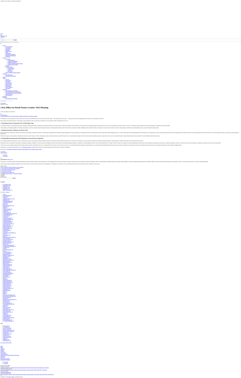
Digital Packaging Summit (11, 370)
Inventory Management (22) (8, 245)
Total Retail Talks (9, 74)
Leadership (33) (6, 247)
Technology (8, 56)
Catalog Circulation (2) (7, 209)
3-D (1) (4, 194)
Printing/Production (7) (7, 280)
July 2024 (10, 70)
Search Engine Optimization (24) (9, 296)
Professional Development (11, 55)
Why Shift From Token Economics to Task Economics (12, 167)
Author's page (10, 159)
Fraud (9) (5, 233)
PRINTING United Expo (42, 370)
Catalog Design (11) (7, 210)
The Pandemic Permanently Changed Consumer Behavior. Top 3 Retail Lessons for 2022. (24, 149)
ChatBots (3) (5, 211)
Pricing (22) (5, 279)
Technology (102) (6, 187)
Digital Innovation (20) (7, 228)
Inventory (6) (5, 244)
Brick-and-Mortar (9, 46)
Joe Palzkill (8, 88)
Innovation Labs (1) (7, 240)
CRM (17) (5, 207)
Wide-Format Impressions (31, 367)
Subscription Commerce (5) (8, 309)
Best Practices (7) (6, 325)
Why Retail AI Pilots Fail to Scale (8, 169)
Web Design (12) (6, 318)
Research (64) (6, 332)
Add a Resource (9, 95)
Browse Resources (9, 94)
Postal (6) (5, 278)
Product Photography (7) (8, 282)
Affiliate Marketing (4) (7, 195)
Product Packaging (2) (7, 281)
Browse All (10, 71)
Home (2, 346)
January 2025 (10, 69)
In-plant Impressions (13, 367)
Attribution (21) (6, 199)
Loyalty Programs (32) (7, 253)
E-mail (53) (5, 231)
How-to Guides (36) (7, 329)
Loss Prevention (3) (7, 252)
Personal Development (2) (8, 273)
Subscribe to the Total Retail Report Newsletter (10, 355)
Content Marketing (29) (7, 214)
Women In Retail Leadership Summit (15, 63)
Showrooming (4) (6, 300)
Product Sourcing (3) (7, 285)
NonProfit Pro (8, 372)
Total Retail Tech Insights (11, 76)
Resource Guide (4, 36)
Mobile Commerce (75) (7, 190)
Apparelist (47, 367)
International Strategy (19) (8, 241)
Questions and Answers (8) (8, 331)
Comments (35, 116)
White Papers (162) (7, 340)
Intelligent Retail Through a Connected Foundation (12, 173)
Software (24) (5, 305)
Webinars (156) (6, 339)
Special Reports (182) (7, 333)
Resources (5, 89)
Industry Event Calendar (13, 64)
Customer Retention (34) (8, 221)
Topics (4, 45)
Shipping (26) (5, 298)
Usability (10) (5, 314)
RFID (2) (5, 291)
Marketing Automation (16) (8, 255)
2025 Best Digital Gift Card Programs (13, 91)
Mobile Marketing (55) (7, 262)
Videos (4, 77)
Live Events (8, 59)
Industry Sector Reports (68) (8, 330)
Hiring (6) (5, 236)
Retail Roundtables (4, 374)
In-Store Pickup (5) (7, 238)
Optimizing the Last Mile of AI (8, 172)
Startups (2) (5, 306)
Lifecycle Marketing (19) (8, 249)
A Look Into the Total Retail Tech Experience (11, 168)
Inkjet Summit (3, 370)
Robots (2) (5, 292)
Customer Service (4, 354)
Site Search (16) (6, 301)
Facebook (6, 362)
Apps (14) (5, 197)
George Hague (8, 83)
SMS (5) (4, 293)
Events (4, 57)
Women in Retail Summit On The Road (31, 374)
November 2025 (11, 68)
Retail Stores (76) (6, 188)
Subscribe (5, 97)
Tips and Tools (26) (7, 336)
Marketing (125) (6, 186)
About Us (2, 348)
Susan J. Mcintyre (9, 87)
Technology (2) (6, 334)
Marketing (8, 50)
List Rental (3, 351)
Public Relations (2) (7, 290)
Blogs (4, 78)
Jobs (1, 34)
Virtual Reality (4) (6, 316)
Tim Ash (7, 79)
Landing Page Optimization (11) (9, 246)
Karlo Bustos (4, 115)
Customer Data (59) (7, 220)
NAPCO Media (11, 376)
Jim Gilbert (8, 81)
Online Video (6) (6, 267)
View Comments (4, 152)
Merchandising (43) (7, 258)
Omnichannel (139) (7, 185)
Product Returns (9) (7, 283)
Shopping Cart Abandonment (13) (10, 299)
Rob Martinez (8, 86)
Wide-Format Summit (21, 370)
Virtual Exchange (9, 66)
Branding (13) (6, 206)
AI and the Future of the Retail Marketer (13, 93)
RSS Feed (3, 357)
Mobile (7, 52)
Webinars (7, 65)
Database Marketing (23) (8, 225)
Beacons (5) (5, 204)
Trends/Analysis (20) (7, 337)
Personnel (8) (5, 275)
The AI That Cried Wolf (6, 171)
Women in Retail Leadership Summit (15, 374)
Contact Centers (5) (7, 212)
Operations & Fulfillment (10, 54)
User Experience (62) (7, 315)
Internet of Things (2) (7, 242)
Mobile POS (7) (6, 263)
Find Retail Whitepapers (5, 359)
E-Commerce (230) (7, 184)
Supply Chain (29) (6, 310)
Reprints (2, 350)
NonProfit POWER (43, 374)
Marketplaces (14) (6, 256)
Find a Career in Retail (5, 358)
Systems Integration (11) (8, 311)
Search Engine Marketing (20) (9, 294)
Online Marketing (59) (7, 265)
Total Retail (3, 372)
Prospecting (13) (6, 289)
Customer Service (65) (7, 222)
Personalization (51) (7, 274)
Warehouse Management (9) (8, 317)
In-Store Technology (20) (8, 239)
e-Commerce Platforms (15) (8, 321)
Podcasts (4, 73)
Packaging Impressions (21, 367)
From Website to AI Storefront (12, 90)
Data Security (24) (6, 224)
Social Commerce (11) (7, 302)
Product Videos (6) (6, 287)
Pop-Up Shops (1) (6, 276)
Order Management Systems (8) (9, 270)
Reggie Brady (8, 80)
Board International (27, 147)
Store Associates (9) (7, 307)
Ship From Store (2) (7, 297)
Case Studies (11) (6, 327)
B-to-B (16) (5, 203)
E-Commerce (8, 47)
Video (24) (5, 338)
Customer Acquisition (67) (8, 219)
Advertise (2, 37)
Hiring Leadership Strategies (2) (9, 237)
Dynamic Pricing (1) (7, 230)
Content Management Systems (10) (10, 213)
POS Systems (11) (6, 271)
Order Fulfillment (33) (7, 268)
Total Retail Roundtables (13, 61)
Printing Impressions (5, 367)
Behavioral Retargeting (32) (8, 205)
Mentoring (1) (6, 257)
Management (8, 48)
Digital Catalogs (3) (7, 227)
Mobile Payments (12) (7, 264)
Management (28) (6, 254)
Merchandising (8, 51)
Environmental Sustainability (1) (9, 232)
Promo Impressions (40, 367)
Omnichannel (8, 53)
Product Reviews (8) (7, 284)
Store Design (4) (6, 308)
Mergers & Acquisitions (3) (8, 259)
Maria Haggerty (9, 82)
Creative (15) (5, 216)
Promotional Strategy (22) (8, 288)
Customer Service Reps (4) (8, 223)
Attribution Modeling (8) (8, 201)
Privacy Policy (3, 353)
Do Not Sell (3, 356)
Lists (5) (4, 250)
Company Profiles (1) (7, 328)
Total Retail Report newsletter (11, 98)
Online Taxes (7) (6, 266)
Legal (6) (5, 248)
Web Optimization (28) (7, 319)
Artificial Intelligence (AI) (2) (9, 198)
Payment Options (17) (7, 272)
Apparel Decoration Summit (31, 370)
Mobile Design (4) (6, 261)
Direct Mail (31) (6, 229)
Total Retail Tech (11, 60)
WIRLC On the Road (12, 62)
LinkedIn (6, 363)
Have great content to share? (6, 342)
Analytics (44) (6, 196)
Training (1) (5, 313)
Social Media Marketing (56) (8, 304)
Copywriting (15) (6, 215)
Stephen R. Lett (9, 85)
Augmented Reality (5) (7, 202)
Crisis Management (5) (7, 218)
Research (5, 96)
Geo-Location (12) (6, 235)
